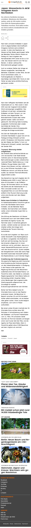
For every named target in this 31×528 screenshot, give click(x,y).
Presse (11, 523)
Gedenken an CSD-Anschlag (11, 437)
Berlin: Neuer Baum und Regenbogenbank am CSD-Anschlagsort (15, 442)
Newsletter (4, 501)
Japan (15, 338)
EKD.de (3, 514)
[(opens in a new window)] (14, 93)
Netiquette (6, 523)
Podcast (3, 505)
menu (2, 2)
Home (2, 38)
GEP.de (3, 512)
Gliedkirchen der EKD (8, 517)
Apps (2, 507)
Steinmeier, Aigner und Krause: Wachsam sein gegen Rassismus (15, 470)
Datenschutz (17, 523)
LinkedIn (3, 493)
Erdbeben (3, 338)
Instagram (4, 482)
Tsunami (10, 338)
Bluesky (3, 488)
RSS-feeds (4, 499)
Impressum (25, 523)
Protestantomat (6, 503)
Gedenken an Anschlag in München (14, 465)
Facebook (4, 480)
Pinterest (4, 486)
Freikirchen (4, 519)
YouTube (3, 484)
